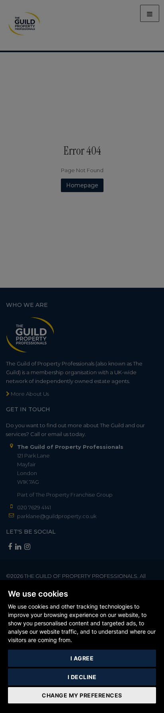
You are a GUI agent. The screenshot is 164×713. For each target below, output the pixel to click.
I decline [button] (82, 677)
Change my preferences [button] (82, 695)
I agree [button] (82, 658)
